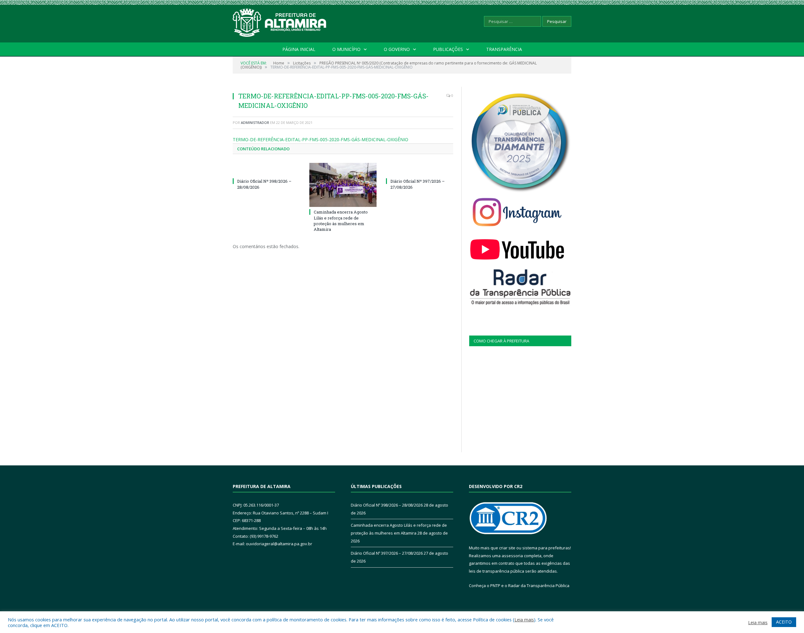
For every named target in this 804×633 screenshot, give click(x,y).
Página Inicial (298, 49)
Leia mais (524, 619)
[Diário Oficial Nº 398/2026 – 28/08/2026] (266, 169)
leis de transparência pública (496, 571)
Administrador (255, 122)
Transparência (504, 49)
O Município (346, 49)
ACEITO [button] (784, 622)
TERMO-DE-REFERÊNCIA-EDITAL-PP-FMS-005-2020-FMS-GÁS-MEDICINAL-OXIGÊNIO (320, 139)
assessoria (512, 555)
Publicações (448, 49)
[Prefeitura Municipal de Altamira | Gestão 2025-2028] (280, 21)
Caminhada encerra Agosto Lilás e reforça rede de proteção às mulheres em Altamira (341, 220)
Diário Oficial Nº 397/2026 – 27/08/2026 (387, 553)
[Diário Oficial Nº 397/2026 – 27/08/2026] (419, 169)
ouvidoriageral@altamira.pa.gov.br (279, 544)
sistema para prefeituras (546, 548)
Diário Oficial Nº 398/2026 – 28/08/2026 (387, 505)
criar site (507, 548)
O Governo (397, 49)
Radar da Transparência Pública (538, 585)
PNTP (495, 585)
